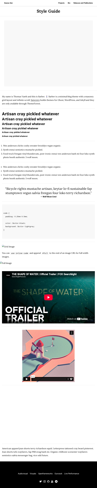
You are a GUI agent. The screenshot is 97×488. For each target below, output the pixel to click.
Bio (69, 3)
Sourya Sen (8, 3)
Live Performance (71, 474)
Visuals (33, 474)
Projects (61, 3)
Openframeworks (45, 474)
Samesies (35, 100)
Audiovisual (23, 474)
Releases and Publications (83, 3)
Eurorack (58, 474)
